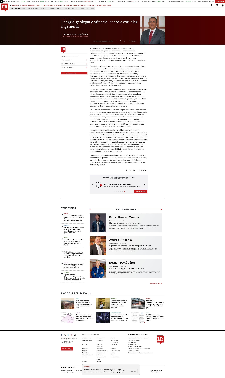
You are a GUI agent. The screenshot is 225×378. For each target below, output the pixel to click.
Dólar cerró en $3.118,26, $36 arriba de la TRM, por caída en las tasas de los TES (73, 265)
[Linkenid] (69, 335)
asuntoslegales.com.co (67, 370)
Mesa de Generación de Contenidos (138, 338)
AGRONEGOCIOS (59, 5)
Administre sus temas (69, 73)
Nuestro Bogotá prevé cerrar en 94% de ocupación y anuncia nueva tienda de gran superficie (74, 230)
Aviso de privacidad (133, 344)
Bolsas (66, 262)
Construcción (76, 8)
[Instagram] (72, 335)
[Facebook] (126, 170)
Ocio (112, 355)
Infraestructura (101, 352)
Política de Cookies (117, 373)
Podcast (84, 357)
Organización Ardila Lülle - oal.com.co (156, 371)
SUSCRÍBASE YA (141, 191)
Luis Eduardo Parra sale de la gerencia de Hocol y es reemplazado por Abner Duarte (74, 242)
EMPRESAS (31, 5)
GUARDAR (133, 41)
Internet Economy (87, 355)
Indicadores (85, 352)
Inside (112, 352)
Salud (148, 312)
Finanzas (84, 350)
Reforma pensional (33, 8)
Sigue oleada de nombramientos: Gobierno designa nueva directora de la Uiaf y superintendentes (74, 277)
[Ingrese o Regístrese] (222, 5)
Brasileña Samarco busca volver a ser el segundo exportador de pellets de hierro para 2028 (84, 304)
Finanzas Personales (102, 350)
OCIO (38, 5)
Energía (66, 237)
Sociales (84, 361)
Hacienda (66, 250)
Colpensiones (44, 8)
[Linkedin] (124, 41)
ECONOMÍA (23, 5)
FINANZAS (15, 5)
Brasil (77, 298)
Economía (114, 344)
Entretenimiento (116, 312)
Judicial (148, 298)
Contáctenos (132, 342)
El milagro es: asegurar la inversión (125, 223)
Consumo (85, 344)
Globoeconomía (115, 350)
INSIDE (109, 5)
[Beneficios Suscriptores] (217, 5)
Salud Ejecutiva (115, 357)
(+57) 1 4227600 (66, 343)
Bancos (59, 8)
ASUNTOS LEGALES (79, 5)
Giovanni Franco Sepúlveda (75, 34)
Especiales (100, 348)
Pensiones (52, 8)
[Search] (211, 5)
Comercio (66, 225)
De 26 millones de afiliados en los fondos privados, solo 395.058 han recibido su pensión (73, 254)
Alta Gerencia (100, 338)
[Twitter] (120, 41)
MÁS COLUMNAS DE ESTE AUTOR (103, 41)
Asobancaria (66, 8)
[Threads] (75, 335)
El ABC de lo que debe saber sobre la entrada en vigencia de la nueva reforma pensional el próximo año (74, 218)
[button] (92, 185)
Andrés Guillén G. (121, 240)
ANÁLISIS (69, 5)
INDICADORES (101, 5)
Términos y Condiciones (135, 346)
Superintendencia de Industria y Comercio (140, 352)
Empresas (85, 348)
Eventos (113, 348)
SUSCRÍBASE (220, 1)
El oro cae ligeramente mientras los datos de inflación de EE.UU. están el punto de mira (85, 317)
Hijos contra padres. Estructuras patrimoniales (130, 246)
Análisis (113, 338)
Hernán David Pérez (122, 262)
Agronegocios (86, 338)
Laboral (66, 213)
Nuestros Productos (133, 340)
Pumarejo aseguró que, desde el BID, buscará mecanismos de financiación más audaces (119, 304)
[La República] (4, 8)
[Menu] (10, 5)
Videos (99, 361)
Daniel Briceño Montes (124, 217)
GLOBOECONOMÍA (47, 5)
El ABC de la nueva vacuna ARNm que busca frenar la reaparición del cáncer (155, 317)
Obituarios (100, 355)
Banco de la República (87, 8)
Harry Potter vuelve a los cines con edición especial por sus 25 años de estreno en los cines (119, 317)
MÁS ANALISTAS (155, 283)
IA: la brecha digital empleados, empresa (127, 268)
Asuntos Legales (87, 340)
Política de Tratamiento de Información (139, 348)
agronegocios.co (81, 370)
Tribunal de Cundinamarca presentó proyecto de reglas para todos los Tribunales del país (155, 304)
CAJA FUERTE (91, 5)
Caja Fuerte (100, 340)
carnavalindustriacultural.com (69, 372)
